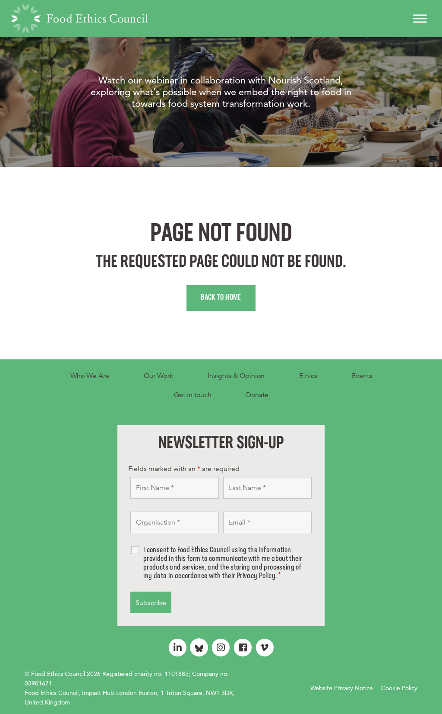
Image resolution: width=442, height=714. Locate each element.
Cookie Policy (399, 688)
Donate (257, 395)
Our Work (158, 375)
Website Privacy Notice (341, 688)
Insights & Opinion (236, 375)
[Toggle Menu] (420, 18)
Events (362, 375)
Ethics (308, 375)
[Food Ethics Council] (79, 18)
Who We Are (89, 375)
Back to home (221, 298)
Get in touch (193, 395)
